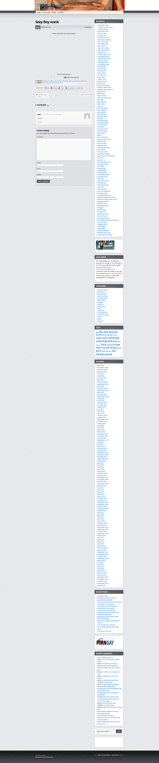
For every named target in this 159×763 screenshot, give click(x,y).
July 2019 (100, 409)
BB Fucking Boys (103, 618)
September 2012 (103, 558)
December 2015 (102, 477)
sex (114, 350)
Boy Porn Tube (102, 116)
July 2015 (100, 488)
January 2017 (101, 450)
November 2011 (102, 579)
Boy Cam (100, 106)
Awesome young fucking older (108, 616)
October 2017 (102, 438)
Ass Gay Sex (101, 91)
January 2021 (101, 394)
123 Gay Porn (101, 71)
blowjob (113, 331)
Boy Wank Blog (102, 120)
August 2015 (101, 486)
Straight (51, 81)
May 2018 (100, 428)
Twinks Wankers (103, 230)
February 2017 (102, 448)
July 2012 (100, 562)
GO (119, 731)
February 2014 (102, 523)
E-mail (78, 88)
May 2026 (100, 365)
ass (97, 332)
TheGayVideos (102, 224)
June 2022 (100, 386)
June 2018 (100, 425)
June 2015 (100, 490)
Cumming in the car (104, 631)
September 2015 (103, 484)
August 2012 (101, 560)
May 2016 (100, 467)
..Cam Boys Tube (102, 25)
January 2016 (101, 475)
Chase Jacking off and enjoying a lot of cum (108, 681)
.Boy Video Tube (102, 31)
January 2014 (101, 525)
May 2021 (100, 392)
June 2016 (100, 465)
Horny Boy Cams (103, 181)
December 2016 (102, 452)
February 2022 (102, 388)
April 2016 (100, 469)
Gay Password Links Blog (105, 156)
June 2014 (100, 515)
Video (76, 81)
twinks (57, 83)
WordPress (121, 755)
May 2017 (100, 444)
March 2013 (101, 546)
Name (39, 163)
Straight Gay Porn (103, 688)
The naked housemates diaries (108, 220)
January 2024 (101, 378)
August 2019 (101, 407)
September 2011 (103, 583)
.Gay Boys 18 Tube (103, 37)
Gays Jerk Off (101, 172)
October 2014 (102, 506)
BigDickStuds (102, 102)
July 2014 (100, 513)
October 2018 (102, 421)
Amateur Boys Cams (104, 87)
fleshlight (98, 345)
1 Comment (87, 27)
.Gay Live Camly (102, 42)
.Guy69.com (101, 52)
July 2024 (100, 374)
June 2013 (100, 540)
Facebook (55, 88)
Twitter (48, 88)
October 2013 (102, 531)
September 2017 (103, 440)
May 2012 (100, 567)
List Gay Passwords (103, 191)
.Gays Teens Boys (103, 50)
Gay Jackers (101, 149)
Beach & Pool (101, 96)
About (54, 12)
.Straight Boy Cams (104, 54)
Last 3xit (100, 187)
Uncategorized (102, 313)
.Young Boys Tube (103, 64)
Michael (100, 717)
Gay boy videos (102, 296)
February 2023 (102, 382)
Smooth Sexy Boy (84, 94)
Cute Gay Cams (102, 129)
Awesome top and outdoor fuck (108, 612)
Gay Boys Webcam (103, 147)
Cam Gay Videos (102, 123)
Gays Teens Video (103, 174)
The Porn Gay (102, 222)
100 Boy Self (101, 66)
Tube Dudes (101, 226)
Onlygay (100, 208)
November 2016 (102, 455)
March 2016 (101, 471)
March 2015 (101, 496)
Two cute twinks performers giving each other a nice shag (109, 603)
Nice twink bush (110, 703)
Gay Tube (100, 166)
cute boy (46, 83)
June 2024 (100, 376)
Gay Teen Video (102, 164)
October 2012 (102, 556)
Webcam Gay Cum (103, 232)
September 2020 (103, 396)
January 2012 (101, 575)
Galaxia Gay (101, 141)
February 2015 (102, 498)
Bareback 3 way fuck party (106, 598)
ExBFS (99, 135)
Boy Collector (102, 110)
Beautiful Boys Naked (104, 600)
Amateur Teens (102, 290)
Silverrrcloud (101, 216)
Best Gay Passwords (104, 98)
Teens (66, 81)
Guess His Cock (102, 176)
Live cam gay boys (42, 95)
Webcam (83, 81)
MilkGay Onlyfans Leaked (106, 197)
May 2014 (100, 517)
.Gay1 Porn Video (103, 48)
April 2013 (100, 544)
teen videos (62, 81)
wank (61, 83)
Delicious (62, 88)
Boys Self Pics (102, 294)
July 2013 (100, 538)
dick (50, 83)
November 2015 (102, 479)
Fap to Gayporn (102, 137)
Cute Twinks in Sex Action (106, 610)
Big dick (103, 331)
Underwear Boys (103, 315)
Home (39, 12)
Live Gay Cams (102, 193)
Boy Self (100, 118)
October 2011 (102, 581)
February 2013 (102, 548)
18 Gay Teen (101, 73)
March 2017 (101, 446)
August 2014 (101, 510)
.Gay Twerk (101, 46)
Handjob (110, 345)
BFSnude (100, 100)
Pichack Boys (101, 210)
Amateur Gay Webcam (105, 89)
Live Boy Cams (102, 596)
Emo (119, 341)
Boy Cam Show (102, 108)
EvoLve (96, 755)
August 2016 (101, 461)
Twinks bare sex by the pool (107, 606)
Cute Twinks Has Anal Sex (106, 625)
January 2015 (101, 500)
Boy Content (101, 112)
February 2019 (102, 415)
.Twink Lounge (102, 60)
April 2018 (100, 430)
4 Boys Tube (101, 79)
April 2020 (100, 401)
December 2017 (102, 436)
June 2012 (100, 564)
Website (39, 175)
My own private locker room (107, 199)
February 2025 (102, 369)
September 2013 (103, 533)
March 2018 (101, 432)
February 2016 (102, 473)
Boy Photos (101, 292)
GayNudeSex (101, 170)
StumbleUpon (70, 88)
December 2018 (102, 419)
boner (99, 334)
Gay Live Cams (102, 152)
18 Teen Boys (101, 75)
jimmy (99, 659)
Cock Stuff (100, 127)
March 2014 (101, 521)
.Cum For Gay (101, 33)
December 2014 (102, 502)
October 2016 (102, 457)
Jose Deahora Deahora (105, 711)
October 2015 (102, 481)
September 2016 (103, 459)
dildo (115, 341)
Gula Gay (100, 179)
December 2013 (102, 527)
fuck (103, 344)
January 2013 (101, 550)
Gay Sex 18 (101, 160)
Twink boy (71, 81)
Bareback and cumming (105, 608)
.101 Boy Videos (102, 29)
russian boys (109, 705)
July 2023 (100, 380)
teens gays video (103, 218)
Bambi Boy (101, 93)
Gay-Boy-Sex (101, 168)
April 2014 (100, 519)
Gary (99, 657)
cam (43, 83)
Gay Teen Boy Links (104, 162)
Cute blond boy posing (107, 712)
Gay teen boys (102, 298)
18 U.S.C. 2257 (46, 12)
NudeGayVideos (102, 206)
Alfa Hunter (101, 83)
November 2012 (102, 554)
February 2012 (102, 573)
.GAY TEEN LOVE (102, 44)
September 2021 (103, 390)
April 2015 (100, 494)
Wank (79, 81)
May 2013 (100, 542)
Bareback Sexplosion (104, 614)
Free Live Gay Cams (104, 139)
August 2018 (101, 423)
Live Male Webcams (104, 195)
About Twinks (102, 81)
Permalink (58, 114)
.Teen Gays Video (103, 56)
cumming (113, 337)
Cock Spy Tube (102, 125)
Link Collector (102, 189)
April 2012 (100, 569)
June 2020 (100, 398)
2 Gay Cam (101, 77)
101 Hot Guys (101, 69)
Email (39, 169)
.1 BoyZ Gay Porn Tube (105, 27)
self (103, 351)
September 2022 (103, 384)
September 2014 (103, 508)
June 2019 (100, 411)
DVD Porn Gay (102, 131)
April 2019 (100, 413)
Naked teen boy (107, 715)
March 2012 (101, 571)
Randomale (101, 212)
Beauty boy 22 (108, 657)
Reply (40, 122)
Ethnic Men (101, 133)
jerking (53, 83)
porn (99, 350)
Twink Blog (101, 228)
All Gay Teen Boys (103, 85)
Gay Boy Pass (101, 143)
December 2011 (102, 577)
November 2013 (102, 529)
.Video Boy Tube (102, 62)
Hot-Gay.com (101, 183)
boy (49, 27)
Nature (119, 348)
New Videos (46, 81)
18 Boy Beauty (49, 5)
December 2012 (102, 552)
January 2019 (101, 417)
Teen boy (56, 81)
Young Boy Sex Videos (104, 235)
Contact (61, 12)
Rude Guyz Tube (102, 214)
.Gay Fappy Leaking (104, 40)
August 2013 (101, 535)
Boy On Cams (101, 114)
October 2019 (102, 405)
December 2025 (102, 367)
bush (115, 335)
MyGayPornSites (103, 201)
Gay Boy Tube (102, 145)
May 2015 (100, 492)
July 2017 (100, 442)
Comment (40, 137)
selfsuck (108, 351)
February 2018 (102, 434)
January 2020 (101, 403)
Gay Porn (100, 158)
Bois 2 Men (101, 104)
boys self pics (108, 335)
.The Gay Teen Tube (104, 58)
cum (104, 337)
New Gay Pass (102, 203)
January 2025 (101, 372)
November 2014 (102, 504)
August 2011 (101, 585)
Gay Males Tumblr (103, 154)
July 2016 (100, 463)
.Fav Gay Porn (102, 35)
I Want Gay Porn (103, 185)
